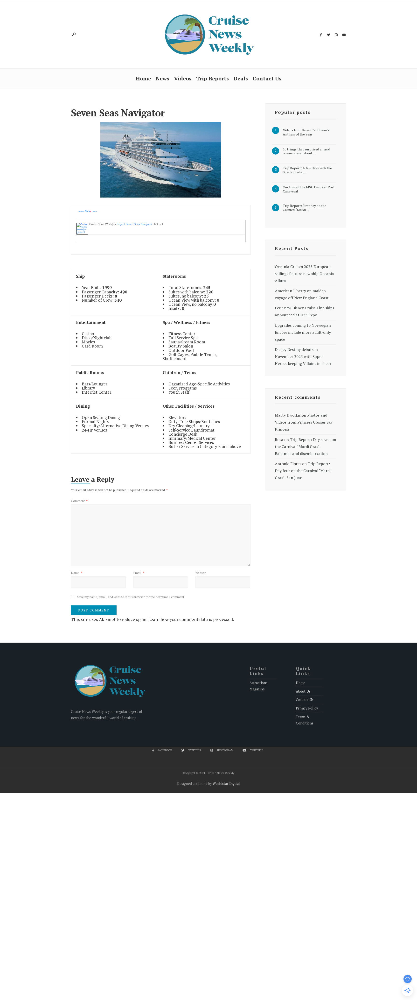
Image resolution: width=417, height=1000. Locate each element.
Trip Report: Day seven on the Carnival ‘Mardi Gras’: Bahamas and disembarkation (305, 446)
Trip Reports (212, 78)
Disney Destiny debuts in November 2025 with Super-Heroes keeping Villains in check (303, 356)
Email (138, 573)
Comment (79, 501)
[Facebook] (320, 35)
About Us (303, 691)
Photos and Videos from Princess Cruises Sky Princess (304, 422)
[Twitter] (328, 35)
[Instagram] (336, 35)
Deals (241, 78)
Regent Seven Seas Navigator (134, 224)
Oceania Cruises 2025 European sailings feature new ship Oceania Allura (304, 273)
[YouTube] (344, 35)
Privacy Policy (307, 708)
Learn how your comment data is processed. (191, 619)
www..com (87, 211)
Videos (182, 78)
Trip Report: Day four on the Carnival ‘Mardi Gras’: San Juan (303, 470)
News (162, 78)
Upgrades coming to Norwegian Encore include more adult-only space (303, 332)
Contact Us (267, 78)
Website (200, 573)
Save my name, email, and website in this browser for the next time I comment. (131, 597)
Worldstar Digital (226, 783)
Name (76, 573)
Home (143, 78)
